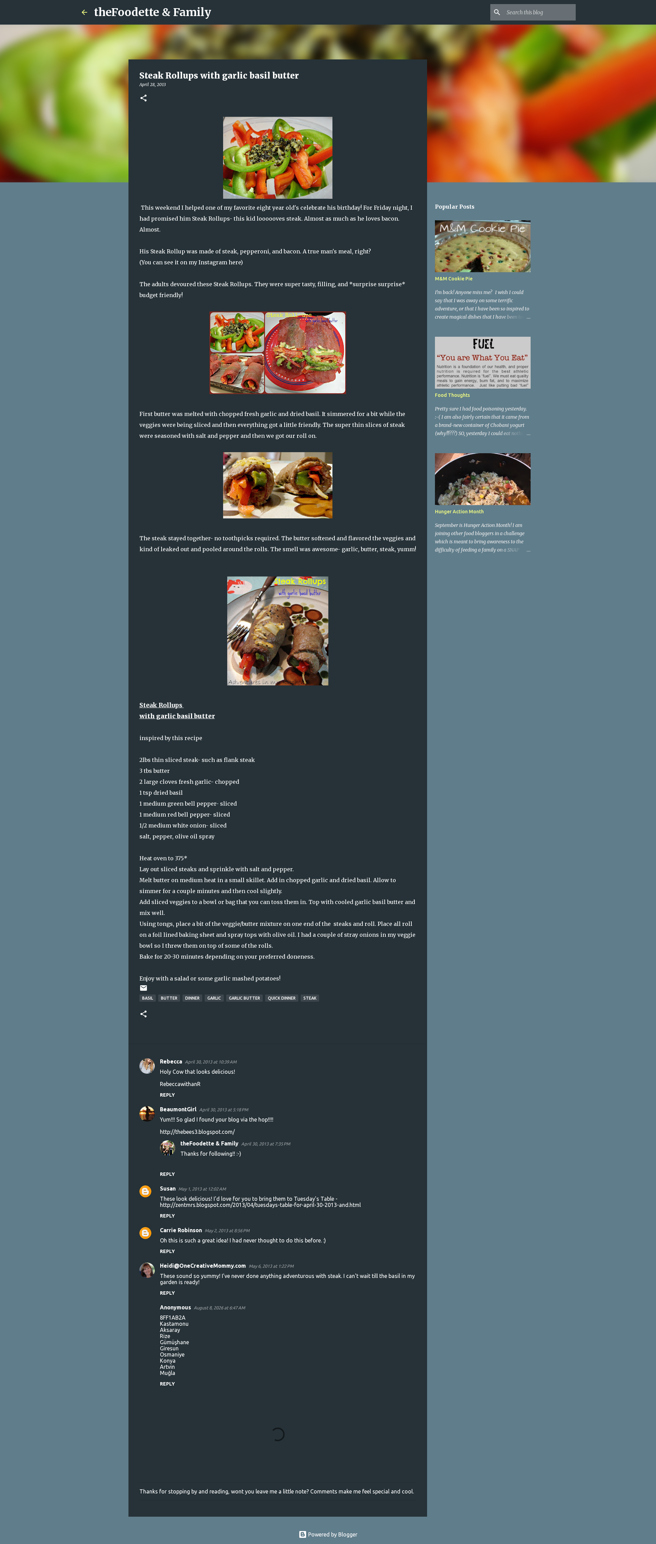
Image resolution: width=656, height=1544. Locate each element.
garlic (214, 998)
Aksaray (170, 1330)
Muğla (167, 1373)
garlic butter (244, 998)
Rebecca (171, 1061)
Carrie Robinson (181, 1230)
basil (147, 998)
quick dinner (282, 998)
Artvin (167, 1367)
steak (309, 998)
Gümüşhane (174, 1342)
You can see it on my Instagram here (191, 262)
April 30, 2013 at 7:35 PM (265, 1143)
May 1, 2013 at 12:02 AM (202, 1188)
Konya (168, 1361)
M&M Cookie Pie (454, 278)
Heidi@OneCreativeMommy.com (203, 1266)
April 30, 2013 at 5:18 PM (223, 1109)
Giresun (169, 1348)
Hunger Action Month (459, 511)
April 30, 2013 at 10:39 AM (210, 1061)
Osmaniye (172, 1354)
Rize (165, 1336)
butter (169, 998)
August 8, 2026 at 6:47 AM (219, 1307)
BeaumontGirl (178, 1109)
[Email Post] (143, 990)
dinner (192, 998)
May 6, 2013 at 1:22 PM (271, 1266)
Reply (167, 1095)
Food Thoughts (452, 395)
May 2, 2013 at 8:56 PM (227, 1230)
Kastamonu (174, 1324)
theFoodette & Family (152, 12)
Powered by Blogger (332, 1534)
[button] (143, 98)
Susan (168, 1188)
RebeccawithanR (180, 1084)
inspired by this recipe (170, 738)
